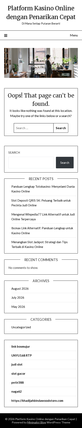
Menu (74, 35)
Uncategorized (21, 327)
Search (14, 152)
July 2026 (17, 297)
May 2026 (18, 306)
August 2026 (20, 288)
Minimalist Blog (36, 422)
